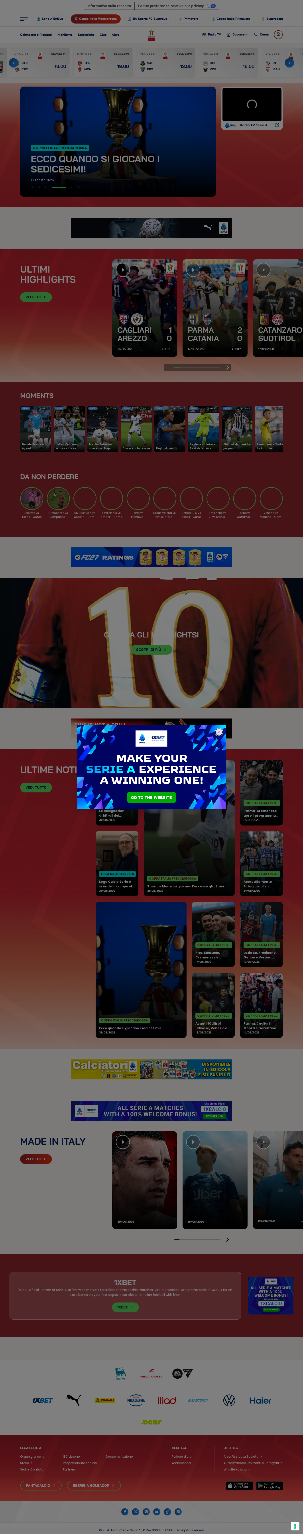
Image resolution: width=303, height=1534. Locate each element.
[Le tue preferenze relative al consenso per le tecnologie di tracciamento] (295, 1526)
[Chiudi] (218, 732)
